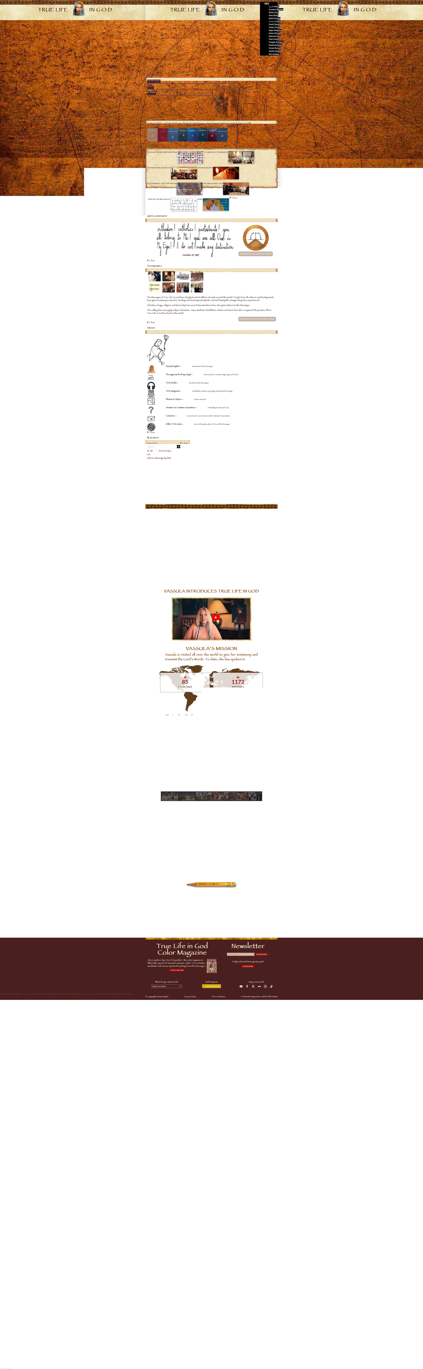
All (151, 451)
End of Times (17, 1070)
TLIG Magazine (13, 1159)
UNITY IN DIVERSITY (10, 1141)
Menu (150, 59)
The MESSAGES (9, 1013)
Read (14, 1022)
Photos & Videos (14, 1162)
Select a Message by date (159, 458)
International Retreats (16, 1120)
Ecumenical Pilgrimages (16, 1117)
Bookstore (12, 1094)
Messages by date (19, 1040)
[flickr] (259, 986)
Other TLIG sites (14, 1171)
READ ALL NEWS (211, 863)
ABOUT (6, 1147)
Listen (15, 1025)
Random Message (18, 1052)
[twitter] (253, 986)
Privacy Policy (190, 996)
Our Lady (16, 1067)
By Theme (12, 1061)
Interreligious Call (14, 1129)
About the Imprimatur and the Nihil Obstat (260, 996)
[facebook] (247, 986)
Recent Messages (18, 1046)
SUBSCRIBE (248, 966)
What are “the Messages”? (22, 1019)
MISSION (7, 1112)
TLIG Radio (12, 1156)
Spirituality (16, 1028)
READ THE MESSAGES (237, 557)
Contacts (12, 1168)
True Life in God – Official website (21, 1185)
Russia (15, 1073)
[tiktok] (271, 986)
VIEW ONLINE (177, 970)
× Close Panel (5, 1179)
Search (15, 1055)
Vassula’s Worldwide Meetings (18, 1115)
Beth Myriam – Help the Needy (19, 1126)
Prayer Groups (13, 1123)
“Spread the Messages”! (16, 1132)
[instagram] (265, 986)
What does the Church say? (22, 1031)
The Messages (13, 1016)
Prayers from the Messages (22, 1049)
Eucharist (16, 1079)
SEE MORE (211, 808)
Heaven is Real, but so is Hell (18, 1106)
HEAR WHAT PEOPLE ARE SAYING (257, 319)
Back (16, 1034)
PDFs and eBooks (14, 1097)
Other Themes (17, 1082)
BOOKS (6, 1091)
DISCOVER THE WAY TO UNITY (256, 254)
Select (11, 1037)
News (10, 1135)
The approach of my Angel (17, 1153)
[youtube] (241, 986)
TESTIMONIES (8, 1144)
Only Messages (164, 451)
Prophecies (16, 1076)
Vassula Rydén (13, 1150)
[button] (211, 498)
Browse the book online (16, 1100)
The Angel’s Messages (20, 1043)
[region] (211, 482)
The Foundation (218, 996)
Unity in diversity (18, 1064)
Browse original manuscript (18, 1103)
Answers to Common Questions (19, 1165)
